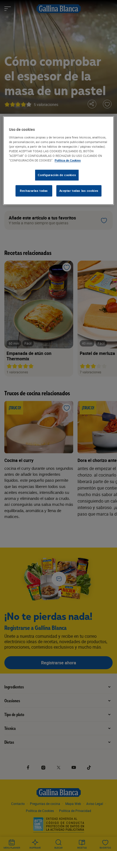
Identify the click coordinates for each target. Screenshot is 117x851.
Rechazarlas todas (34, 191)
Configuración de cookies (57, 175)
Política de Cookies (68, 160)
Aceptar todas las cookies (78, 191)
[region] (58, 160)
